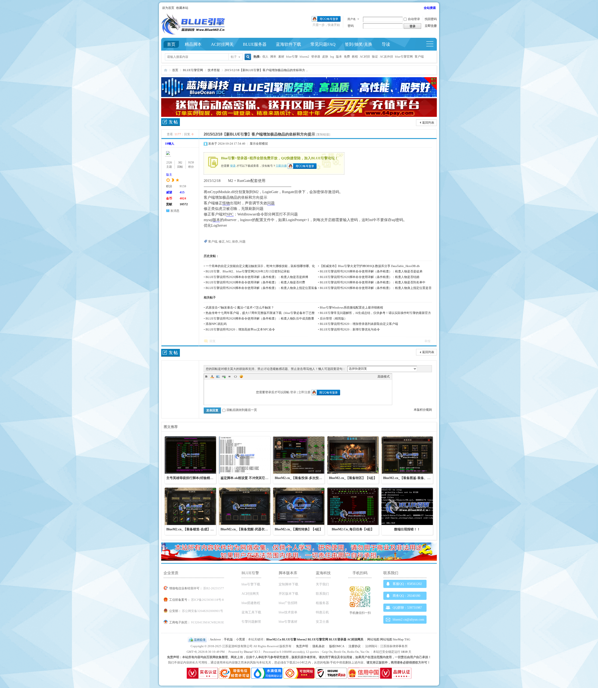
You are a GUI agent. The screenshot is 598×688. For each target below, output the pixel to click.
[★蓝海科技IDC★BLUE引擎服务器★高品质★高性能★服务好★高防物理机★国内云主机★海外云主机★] (299, 96)
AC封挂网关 (222, 44)
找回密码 (431, 19)
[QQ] (197, 639)
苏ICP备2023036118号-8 (207, 599)
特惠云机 (322, 612)
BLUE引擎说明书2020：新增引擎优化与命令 (350, 329)
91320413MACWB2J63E (207, 622)
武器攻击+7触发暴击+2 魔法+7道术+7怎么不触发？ (240, 307)
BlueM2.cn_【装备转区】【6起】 (353, 478)
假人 (265, 56)
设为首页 (168, 8)
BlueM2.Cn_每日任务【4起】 (353, 529)
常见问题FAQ (322, 44)
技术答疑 (214, 70)
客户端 (419, 56)
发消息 (174, 210)
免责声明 (302, 646)
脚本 (273, 56)
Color (212, 376)
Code (235, 376)
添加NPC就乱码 (216, 324)
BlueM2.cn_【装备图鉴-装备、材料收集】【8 (415, 478)
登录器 (315, 56)
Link (223, 376)
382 (180, 162)
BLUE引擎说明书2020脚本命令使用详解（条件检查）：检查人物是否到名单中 (372, 282)
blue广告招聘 (288, 603)
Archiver (215, 639)
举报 (427, 341)
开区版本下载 (288, 593)
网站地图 (373, 639)
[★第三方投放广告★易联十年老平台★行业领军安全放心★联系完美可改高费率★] (299, 116)
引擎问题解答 (251, 621)
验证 (375, 56)
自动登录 (414, 19)
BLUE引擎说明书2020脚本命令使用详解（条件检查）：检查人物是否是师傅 (257, 277)
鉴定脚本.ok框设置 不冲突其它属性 (246, 478)
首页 (171, 44)
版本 (339, 56)
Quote (229, 376)
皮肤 (325, 56)
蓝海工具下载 (251, 612)
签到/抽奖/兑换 (358, 44)
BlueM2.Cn (273, 639)
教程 (355, 56)
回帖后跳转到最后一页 (242, 410)
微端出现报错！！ (407, 529)
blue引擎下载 (251, 584)
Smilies (241, 376)
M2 (228, 241)
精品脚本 (193, 44)
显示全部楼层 (259, 143)
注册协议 (355, 646)
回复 (213, 341)
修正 (222, 241)
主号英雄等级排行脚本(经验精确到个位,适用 (198, 478)
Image (218, 376)
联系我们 (322, 593)
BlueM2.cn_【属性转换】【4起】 (299, 529)
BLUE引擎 (289, 639)
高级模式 (383, 376)
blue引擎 (292, 56)
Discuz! (248, 651)
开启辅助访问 (421, 8)
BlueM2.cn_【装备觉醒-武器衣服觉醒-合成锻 (253, 529)
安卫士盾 (322, 621)
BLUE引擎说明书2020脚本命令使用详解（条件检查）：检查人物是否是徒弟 (371, 271)
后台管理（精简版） (333, 318)
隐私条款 (319, 646)
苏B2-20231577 (213, 588)
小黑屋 (240, 639)
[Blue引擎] (193, 33)
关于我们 (322, 584)
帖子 (234, 57)
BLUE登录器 (337, 639)
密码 (351, 26)
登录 (233, 165)
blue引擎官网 (404, 56)
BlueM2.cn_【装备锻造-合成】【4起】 (194, 529)
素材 (281, 56)
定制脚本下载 (288, 584)
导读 (386, 44)
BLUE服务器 (255, 44)
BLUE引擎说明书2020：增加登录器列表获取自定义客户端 (359, 324)
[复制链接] (323, 134)
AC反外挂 (386, 56)
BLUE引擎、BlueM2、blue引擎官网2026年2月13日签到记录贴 (248, 271)
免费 (347, 56)
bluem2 (304, 56)
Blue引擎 (165, 70)
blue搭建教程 (251, 603)
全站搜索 (430, 8)
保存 (235, 241)
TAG (407, 639)
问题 (271, 203)
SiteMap (398, 639)
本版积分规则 (423, 409)
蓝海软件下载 (288, 44)
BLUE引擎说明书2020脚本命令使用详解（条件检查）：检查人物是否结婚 (369, 277)
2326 (169, 162)
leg (332, 56)
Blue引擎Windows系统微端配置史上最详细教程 (351, 307)
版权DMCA (336, 646)
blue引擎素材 (288, 621)
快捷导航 (432, 44)
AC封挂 (365, 56)
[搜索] (247, 57)
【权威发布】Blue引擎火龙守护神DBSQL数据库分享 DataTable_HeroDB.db (370, 266)
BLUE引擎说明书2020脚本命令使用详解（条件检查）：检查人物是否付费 (255, 282)
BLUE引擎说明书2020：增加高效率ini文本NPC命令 (240, 329)
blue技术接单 (288, 612)
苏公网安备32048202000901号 (202, 611)
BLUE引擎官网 (193, 70)
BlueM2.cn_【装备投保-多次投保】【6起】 (306, 478)
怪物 (226, 203)
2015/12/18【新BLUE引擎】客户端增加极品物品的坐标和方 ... (266, 70)
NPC (230, 214)
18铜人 (169, 143)
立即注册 (431, 26)
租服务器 (322, 603)
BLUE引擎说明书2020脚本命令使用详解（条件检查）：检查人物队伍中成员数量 (260, 318)
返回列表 (428, 122)
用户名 (351, 19)
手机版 (228, 639)
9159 (191, 162)
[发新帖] (170, 122)
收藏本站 (182, 8)
